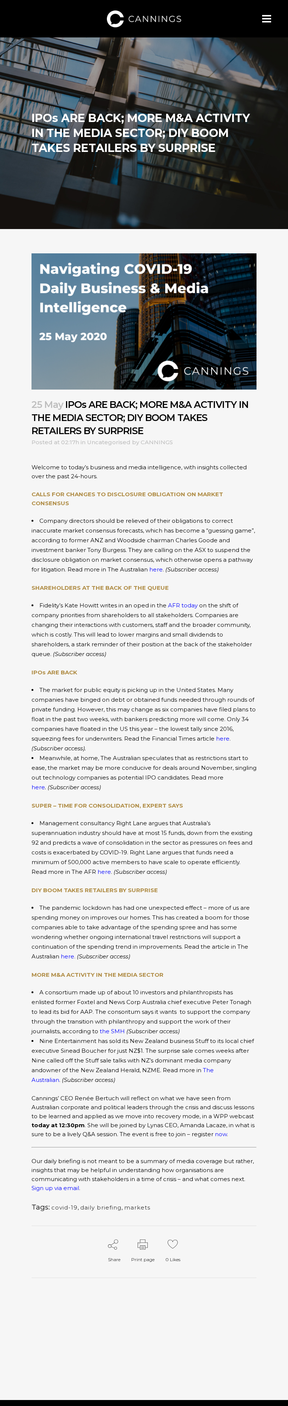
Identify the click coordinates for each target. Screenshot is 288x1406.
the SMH (112, 1031)
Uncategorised (108, 442)
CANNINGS (157, 442)
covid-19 (64, 1207)
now (221, 1134)
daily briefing (101, 1207)
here (156, 569)
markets (137, 1207)
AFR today (183, 605)
